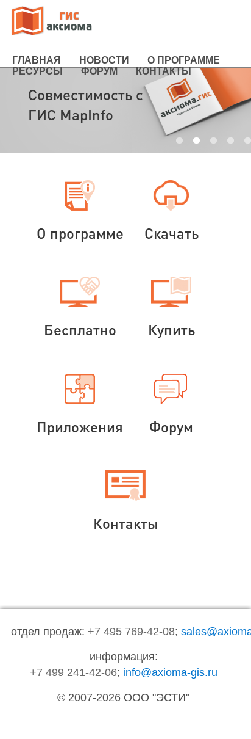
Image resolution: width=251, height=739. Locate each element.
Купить (171, 329)
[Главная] (52, 22)
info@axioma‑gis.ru (170, 672)
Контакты (163, 71)
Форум (99, 71)
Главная (36, 60)
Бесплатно (80, 329)
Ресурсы (37, 71)
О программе (183, 60)
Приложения (80, 426)
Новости (104, 60)
